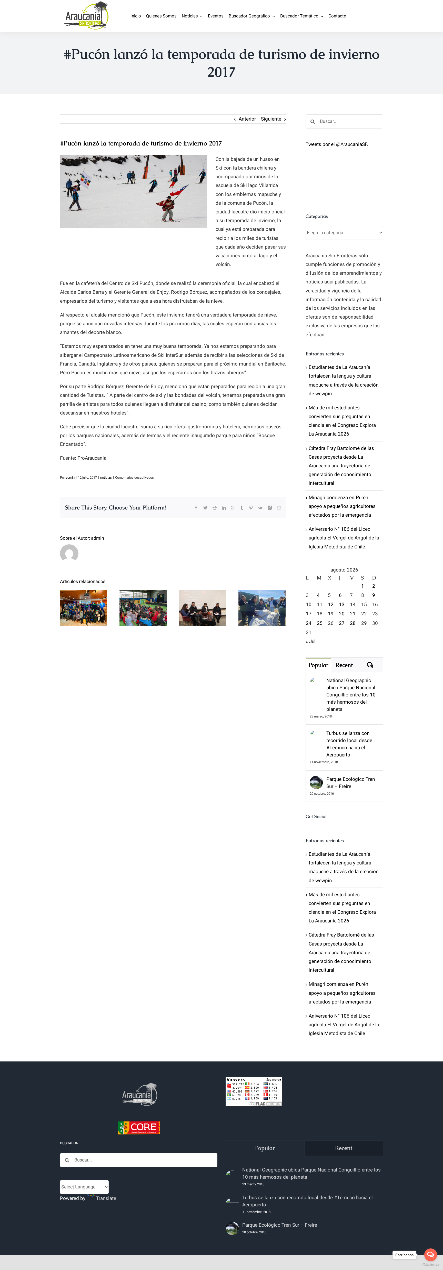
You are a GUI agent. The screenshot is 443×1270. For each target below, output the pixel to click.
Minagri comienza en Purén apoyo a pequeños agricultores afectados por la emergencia (342, 506)
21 (353, 613)
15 (364, 604)
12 (331, 604)
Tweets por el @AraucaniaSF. (337, 144)
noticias (106, 477)
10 (308, 604)
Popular (318, 665)
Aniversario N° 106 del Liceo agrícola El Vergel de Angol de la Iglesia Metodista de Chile (344, 538)
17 (308, 613)
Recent (344, 665)
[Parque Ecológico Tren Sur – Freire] (316, 780)
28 (353, 623)
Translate (106, 1198)
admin (70, 477)
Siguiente (271, 119)
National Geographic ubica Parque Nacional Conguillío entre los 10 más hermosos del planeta (351, 695)
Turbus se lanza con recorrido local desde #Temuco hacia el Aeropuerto (349, 744)
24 (308, 623)
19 (331, 613)
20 (342, 613)
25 (320, 623)
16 (375, 604)
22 (364, 613)
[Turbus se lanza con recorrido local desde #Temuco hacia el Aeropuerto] (316, 734)
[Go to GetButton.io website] (430, 1264)
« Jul (311, 641)
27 (342, 623)
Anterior (247, 119)
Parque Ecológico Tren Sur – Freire (350, 783)
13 (342, 604)
